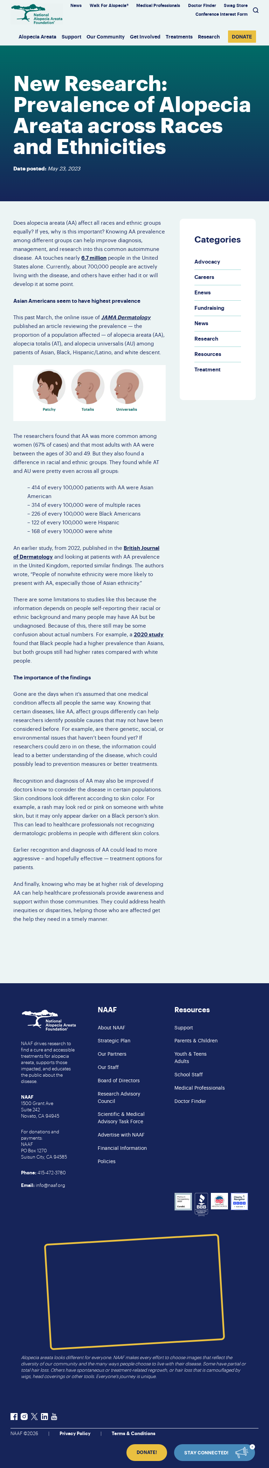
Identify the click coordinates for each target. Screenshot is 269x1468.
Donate (242, 37)
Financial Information (122, 1148)
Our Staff (108, 1067)
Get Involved (145, 36)
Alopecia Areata (37, 36)
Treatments (179, 36)
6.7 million (93, 258)
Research (209, 36)
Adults (181, 1061)
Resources (207, 354)
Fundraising (209, 308)
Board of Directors (119, 1080)
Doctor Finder (202, 6)
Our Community (106, 36)
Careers (204, 277)
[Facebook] (14, 1418)
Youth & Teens (190, 1054)
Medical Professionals (158, 6)
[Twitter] (34, 1418)
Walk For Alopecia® (109, 6)
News (76, 6)
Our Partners (112, 1054)
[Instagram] (24, 1418)
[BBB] (201, 1206)
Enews (202, 292)
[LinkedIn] (44, 1418)
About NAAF (111, 1028)
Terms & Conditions (134, 1433)
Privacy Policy (75, 1433)
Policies (107, 1161)
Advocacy (207, 262)
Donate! (147, 1452)
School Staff (188, 1074)
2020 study (149, 634)
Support (71, 36)
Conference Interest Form (221, 14)
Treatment (207, 369)
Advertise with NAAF (121, 1135)
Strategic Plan (114, 1041)
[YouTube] (54, 1418)
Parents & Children (196, 1041)
